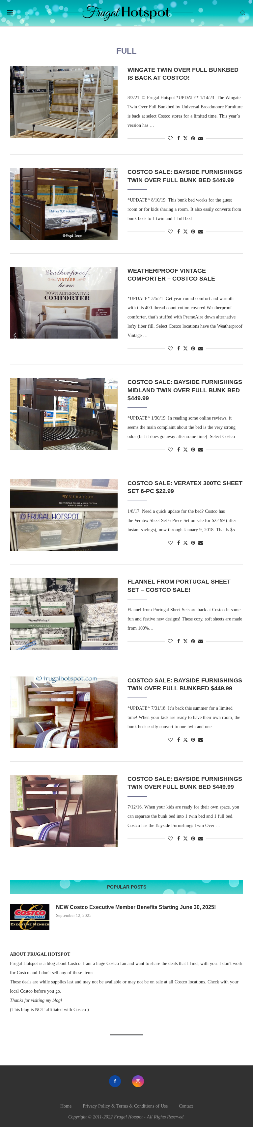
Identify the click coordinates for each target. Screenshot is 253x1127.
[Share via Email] (200, 138)
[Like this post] (170, 138)
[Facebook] (115, 1081)
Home (65, 1106)
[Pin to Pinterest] (193, 138)
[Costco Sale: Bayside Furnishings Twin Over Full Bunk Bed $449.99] (64, 204)
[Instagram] (138, 1081)
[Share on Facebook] (178, 138)
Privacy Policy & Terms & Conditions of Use (125, 1106)
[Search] (242, 13)
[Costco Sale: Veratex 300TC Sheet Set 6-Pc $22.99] (64, 515)
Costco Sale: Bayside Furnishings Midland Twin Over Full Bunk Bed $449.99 (184, 390)
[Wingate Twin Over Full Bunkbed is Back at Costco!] (64, 102)
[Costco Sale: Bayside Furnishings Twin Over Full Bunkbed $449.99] (64, 712)
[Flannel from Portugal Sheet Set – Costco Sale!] (64, 613)
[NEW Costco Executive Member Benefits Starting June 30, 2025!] (29, 917)
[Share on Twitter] (185, 138)
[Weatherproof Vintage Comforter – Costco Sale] (64, 303)
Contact (186, 1106)
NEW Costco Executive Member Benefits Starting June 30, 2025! (136, 907)
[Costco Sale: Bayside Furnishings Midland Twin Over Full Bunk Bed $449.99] (64, 414)
